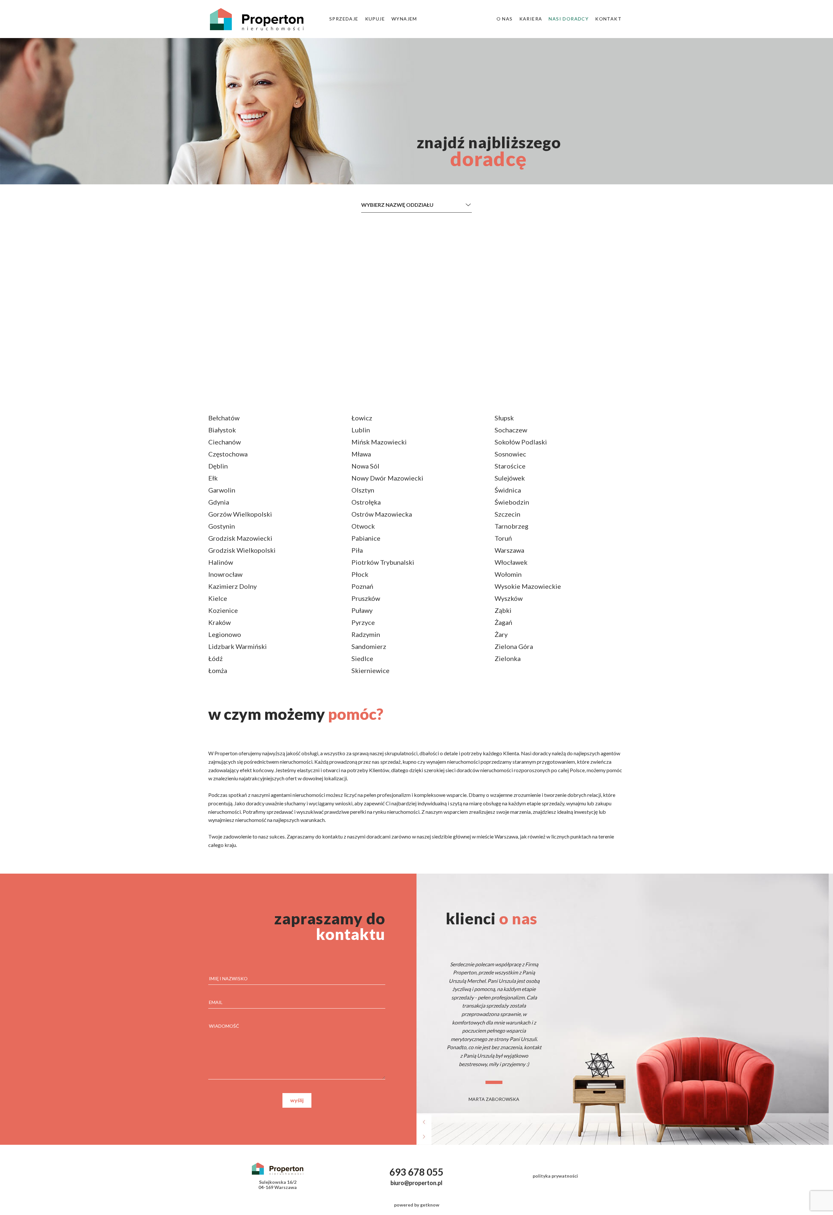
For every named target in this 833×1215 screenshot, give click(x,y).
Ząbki (503, 610)
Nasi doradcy (569, 18)
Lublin (360, 430)
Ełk (213, 478)
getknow (429, 1205)
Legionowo (224, 634)
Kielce (217, 598)
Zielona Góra (514, 646)
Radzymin (365, 634)
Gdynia (218, 502)
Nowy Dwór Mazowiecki (387, 478)
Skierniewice (370, 670)
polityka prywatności (555, 1176)
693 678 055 (416, 1172)
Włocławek (511, 562)
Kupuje (375, 18)
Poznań (362, 586)
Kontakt (608, 18)
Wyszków (509, 598)
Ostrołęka (366, 502)
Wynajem (404, 18)
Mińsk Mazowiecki (379, 442)
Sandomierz (368, 646)
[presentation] (423, 1123)
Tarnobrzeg (511, 526)
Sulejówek (510, 478)
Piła (357, 550)
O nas (505, 18)
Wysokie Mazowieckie (528, 586)
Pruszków (365, 598)
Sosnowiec (510, 454)
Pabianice (365, 538)
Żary (501, 634)
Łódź (215, 658)
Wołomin (508, 574)
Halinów (220, 562)
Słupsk (504, 418)
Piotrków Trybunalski (382, 562)
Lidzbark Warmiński (237, 646)
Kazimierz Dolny (232, 586)
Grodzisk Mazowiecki (240, 538)
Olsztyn (362, 490)
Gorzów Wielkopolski (240, 514)
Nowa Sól (365, 466)
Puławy (362, 610)
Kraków (219, 622)
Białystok (222, 430)
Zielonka (508, 658)
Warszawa (509, 550)
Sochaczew (511, 430)
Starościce (510, 466)
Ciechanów (224, 442)
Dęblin (218, 466)
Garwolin (221, 490)
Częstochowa (228, 454)
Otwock (363, 526)
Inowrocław (225, 574)
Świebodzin (512, 502)
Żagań (503, 622)
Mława (361, 454)
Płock (359, 574)
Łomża (217, 670)
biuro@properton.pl (416, 1183)
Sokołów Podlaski (521, 442)
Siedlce (362, 658)
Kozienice (223, 610)
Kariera (530, 18)
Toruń (503, 538)
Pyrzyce (363, 622)
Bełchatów (223, 418)
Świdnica (508, 490)
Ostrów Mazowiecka (381, 514)
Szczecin (507, 514)
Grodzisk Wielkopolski (242, 550)
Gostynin (221, 526)
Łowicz (361, 418)
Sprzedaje (344, 18)
